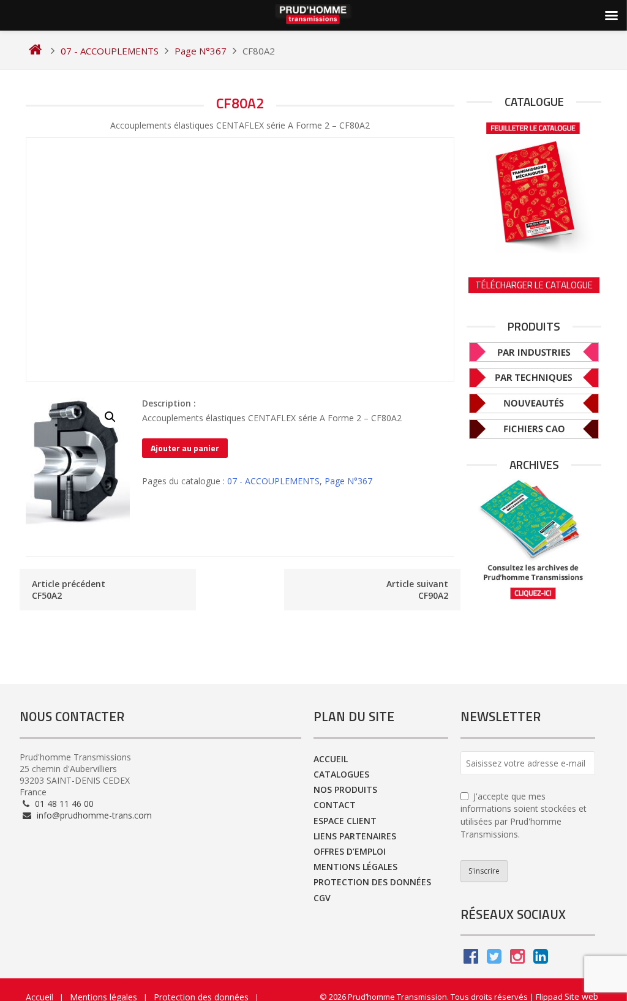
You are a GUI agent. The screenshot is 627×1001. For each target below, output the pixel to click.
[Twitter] (494, 959)
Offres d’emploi (350, 851)
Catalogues (341, 774)
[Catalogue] (534, 184)
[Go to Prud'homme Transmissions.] (35, 51)
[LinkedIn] (540, 959)
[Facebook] (470, 959)
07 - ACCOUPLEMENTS (273, 481)
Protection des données (372, 882)
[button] (110, 417)
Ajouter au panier (185, 447)
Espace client (345, 821)
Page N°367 (348, 481)
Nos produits (345, 789)
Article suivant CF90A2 (417, 589)
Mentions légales (355, 866)
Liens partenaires (355, 836)
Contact (335, 805)
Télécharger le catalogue (534, 285)
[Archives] (534, 540)
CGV (322, 898)
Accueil (331, 759)
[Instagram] (517, 959)
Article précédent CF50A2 (68, 589)
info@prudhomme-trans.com (93, 815)
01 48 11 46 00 (63, 803)
